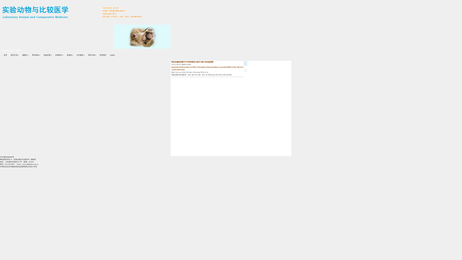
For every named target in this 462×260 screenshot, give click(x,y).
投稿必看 (47, 55)
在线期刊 (58, 55)
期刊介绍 (14, 55)
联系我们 (103, 55)
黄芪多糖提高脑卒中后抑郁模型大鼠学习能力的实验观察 (192, 62)
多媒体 (69, 55)
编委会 (24, 55)
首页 (5, 55)
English (112, 55)
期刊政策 (35, 55)
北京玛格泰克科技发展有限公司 (18, 167)
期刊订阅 (91, 55)
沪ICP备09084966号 (7, 157)
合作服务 (80, 55)
